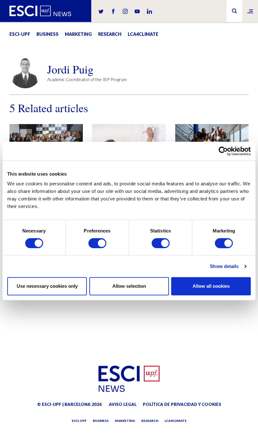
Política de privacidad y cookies (182, 404)
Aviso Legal (123, 404)
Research (109, 34)
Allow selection (129, 286)
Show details (224, 266)
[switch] (97, 243)
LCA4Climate (143, 34)
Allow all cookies (211, 286)
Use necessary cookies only (47, 286)
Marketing (78, 34)
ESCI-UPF (19, 34)
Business (47, 34)
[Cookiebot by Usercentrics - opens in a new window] (223, 151)
